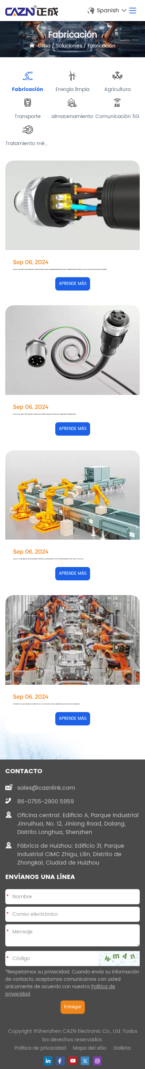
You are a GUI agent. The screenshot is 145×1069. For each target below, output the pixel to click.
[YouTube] (72, 1060)
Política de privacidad (40, 1048)
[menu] (133, 10)
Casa (44, 45)
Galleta (122, 1048)
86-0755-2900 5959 (45, 801)
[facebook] (60, 1060)
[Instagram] (97, 1060)
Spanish (108, 10)
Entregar (72, 1007)
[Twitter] (85, 1060)
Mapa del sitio (89, 1048)
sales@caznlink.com (46, 788)
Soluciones (69, 45)
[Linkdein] (48, 1060)
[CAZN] (31, 10)
